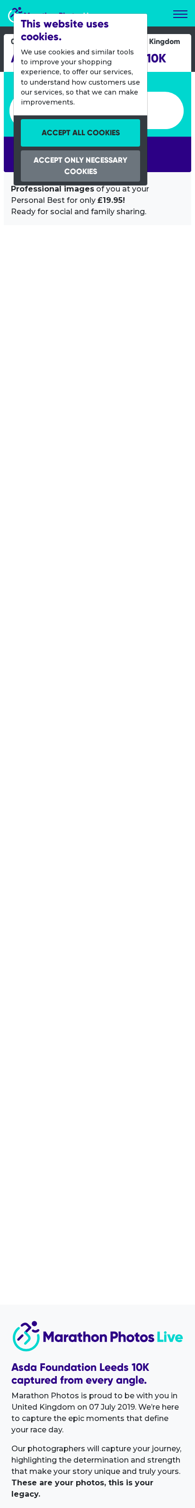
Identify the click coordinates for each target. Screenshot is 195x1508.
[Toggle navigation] (180, 14)
